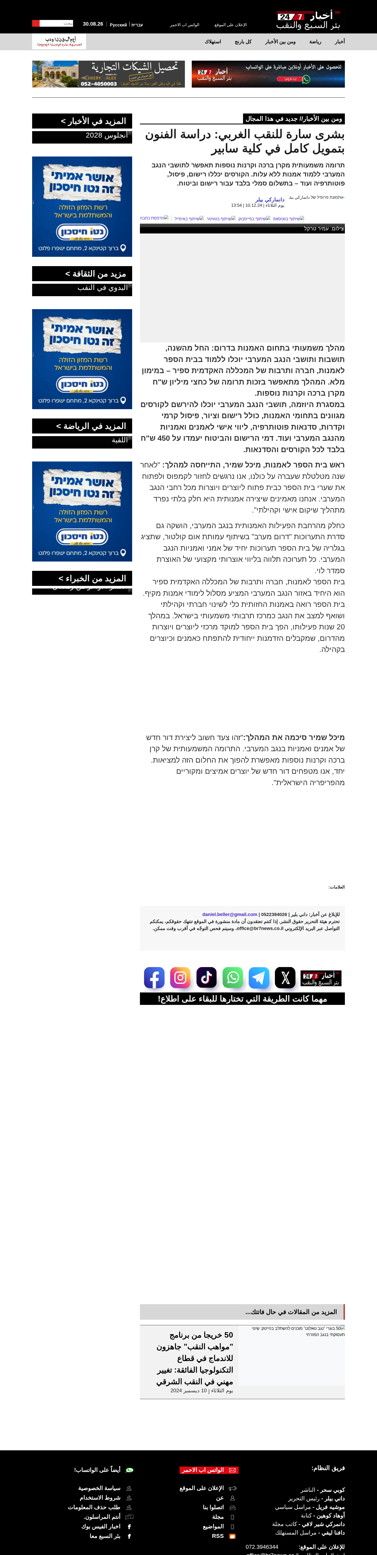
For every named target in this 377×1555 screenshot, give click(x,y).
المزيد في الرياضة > (91, 426)
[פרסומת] (268, 74)
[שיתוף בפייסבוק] (254, 219)
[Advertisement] (236, 844)
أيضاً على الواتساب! (97, 1470)
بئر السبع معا (105, 1536)
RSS (218, 1536)
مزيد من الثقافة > (95, 273)
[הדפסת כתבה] (156, 218)
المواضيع (213, 1526)
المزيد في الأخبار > (93, 121)
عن (220, 1497)
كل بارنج (243, 41)
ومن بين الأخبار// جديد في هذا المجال (294, 118)
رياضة (315, 41)
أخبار (340, 41)
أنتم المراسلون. (102, 1517)
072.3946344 (262, 1547)
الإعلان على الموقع (231, 25)
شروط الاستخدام (100, 1497)
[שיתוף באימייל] (189, 219)
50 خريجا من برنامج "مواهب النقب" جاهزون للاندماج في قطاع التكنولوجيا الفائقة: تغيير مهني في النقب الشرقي (194, 1358)
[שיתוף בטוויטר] (221, 219)
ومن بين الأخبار (280, 41)
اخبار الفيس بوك (100, 1526)
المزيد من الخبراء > (92, 578)
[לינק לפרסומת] (82, 159)
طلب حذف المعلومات (94, 1507)
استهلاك (213, 41)
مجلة (218, 1517)
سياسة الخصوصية (99, 1488)
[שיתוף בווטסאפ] (288, 219)
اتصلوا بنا (213, 1507)
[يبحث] (36, 23)
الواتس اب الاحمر (184, 25)
